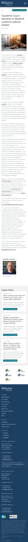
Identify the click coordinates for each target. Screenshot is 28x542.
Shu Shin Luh (15, 189)
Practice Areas (5, 402)
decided (3, 74)
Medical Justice (18, 63)
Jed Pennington (6, 181)
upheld (3, 104)
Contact (3, 413)
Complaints (4, 422)
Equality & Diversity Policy (8, 424)
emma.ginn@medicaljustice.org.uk (12, 204)
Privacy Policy (5, 426)
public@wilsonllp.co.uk (8, 249)
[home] (10, 3)
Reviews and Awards (7, 411)
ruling (3, 61)
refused (19, 55)
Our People (4, 399)
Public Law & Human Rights (19, 10)
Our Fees (3, 406)
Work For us (4, 408)
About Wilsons (5, 397)
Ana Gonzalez (19, 464)
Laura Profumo (6, 191)
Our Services (5, 404)
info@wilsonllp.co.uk (7, 459)
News (3, 415)
